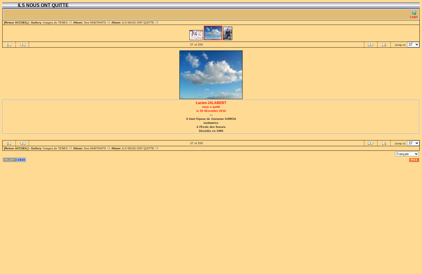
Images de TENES (56, 22)
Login (414, 16)
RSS (414, 159)
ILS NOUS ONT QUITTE (138, 22)
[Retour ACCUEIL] (16, 22)
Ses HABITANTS (95, 22)
